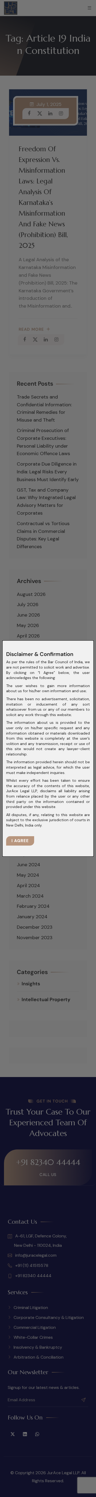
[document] (48, 748)
